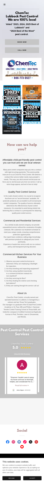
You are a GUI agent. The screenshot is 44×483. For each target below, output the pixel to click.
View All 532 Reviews (22, 354)
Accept (32, 478)
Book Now (22, 42)
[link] (22, 385)
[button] (5, 4)
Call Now (22, 50)
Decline (12, 478)
